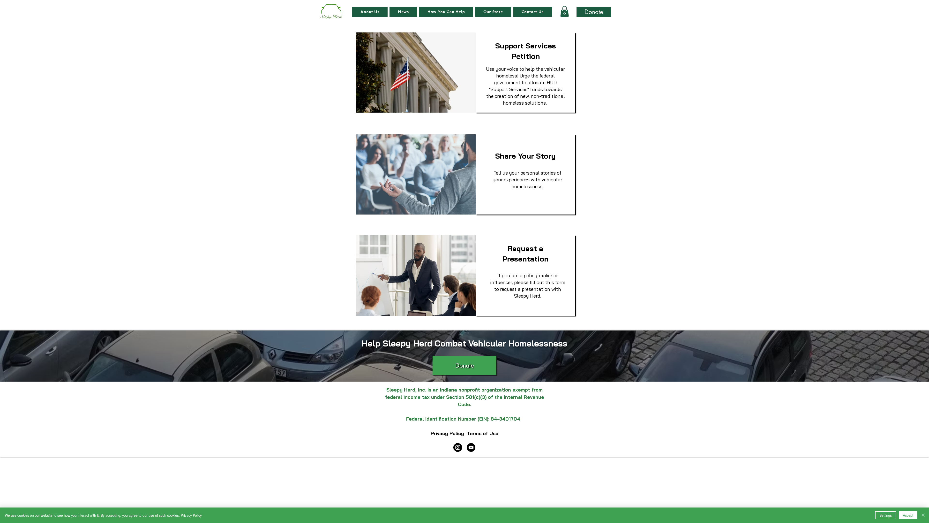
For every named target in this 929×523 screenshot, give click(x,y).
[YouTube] (471, 447)
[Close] (923, 515)
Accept (908, 515)
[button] (446, 12)
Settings (885, 515)
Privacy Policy (448, 433)
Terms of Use (482, 433)
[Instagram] (457, 447)
